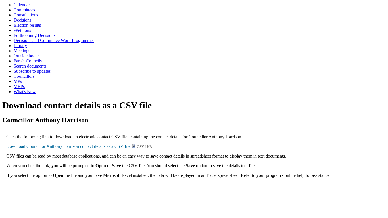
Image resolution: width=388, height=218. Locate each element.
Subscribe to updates (32, 71)
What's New (25, 91)
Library (20, 45)
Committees (24, 9)
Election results (27, 25)
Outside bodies (27, 55)
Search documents (30, 66)
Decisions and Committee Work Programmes (54, 40)
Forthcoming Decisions (34, 35)
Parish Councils (28, 60)
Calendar (22, 4)
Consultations (26, 14)
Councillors (24, 76)
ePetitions (22, 30)
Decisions (22, 20)
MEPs (19, 86)
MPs (18, 81)
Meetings (22, 50)
